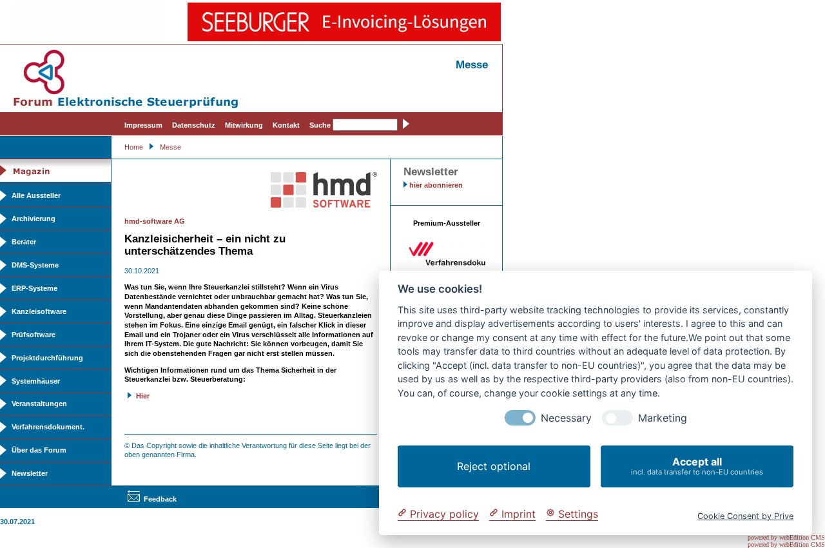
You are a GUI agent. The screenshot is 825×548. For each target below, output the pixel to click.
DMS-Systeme (35, 265)
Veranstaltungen (39, 403)
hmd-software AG (154, 221)
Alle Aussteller (36, 195)
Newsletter (30, 473)
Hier (143, 396)
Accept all (697, 465)
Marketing (662, 418)
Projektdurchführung (47, 358)
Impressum (143, 125)
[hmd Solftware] (324, 205)
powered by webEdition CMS (786, 537)
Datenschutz (193, 125)
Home (133, 147)
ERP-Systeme (34, 288)
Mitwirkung (244, 125)
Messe (170, 147)
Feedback (160, 499)
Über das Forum (39, 450)
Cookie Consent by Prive (745, 515)
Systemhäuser (36, 381)
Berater (24, 242)
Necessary (566, 418)
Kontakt (286, 125)
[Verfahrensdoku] (446, 264)
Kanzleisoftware (39, 311)
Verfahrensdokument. (48, 427)
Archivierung (33, 218)
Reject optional (493, 466)
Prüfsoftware (33, 334)
